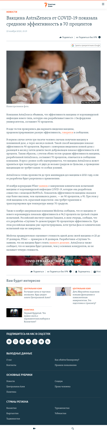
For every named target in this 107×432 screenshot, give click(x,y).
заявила (43, 186)
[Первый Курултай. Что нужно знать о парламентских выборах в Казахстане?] (14, 312)
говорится (67, 132)
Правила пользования (65, 365)
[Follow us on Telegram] (28, 341)
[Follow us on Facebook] (22, 341)
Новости (11, 12)
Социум (59, 381)
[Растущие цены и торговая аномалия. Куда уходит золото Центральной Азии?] (14, 291)
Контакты (11, 365)
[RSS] (47, 341)
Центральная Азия (33, 289)
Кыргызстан (12, 413)
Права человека (62, 387)
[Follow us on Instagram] (15, 341)
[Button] (66, 37)
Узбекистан (60, 413)
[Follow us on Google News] (41, 341)
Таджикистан (13, 419)
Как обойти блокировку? (67, 360)
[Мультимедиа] (34, 428)
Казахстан (11, 408)
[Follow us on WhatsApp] (34, 341)
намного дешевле (59, 243)
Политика (29, 310)
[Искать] (73, 428)
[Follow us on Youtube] (9, 341)
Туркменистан (62, 408)
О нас (9, 360)
